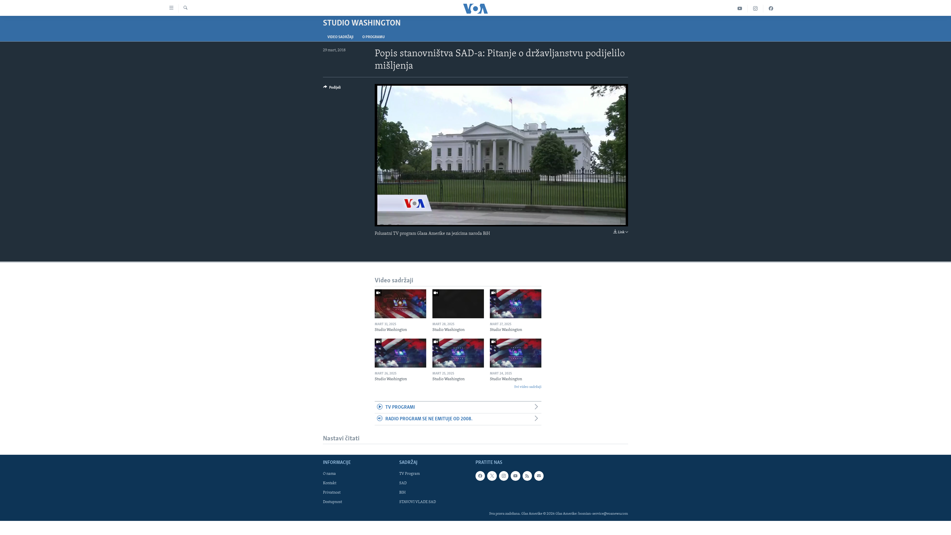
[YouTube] (740, 8)
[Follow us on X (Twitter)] (492, 476)
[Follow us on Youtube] (515, 476)
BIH (402, 493)
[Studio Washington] (400, 303)
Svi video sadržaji (527, 387)
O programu (373, 37)
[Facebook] (771, 8)
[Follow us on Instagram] (503, 476)
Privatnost (332, 493)
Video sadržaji (340, 37)
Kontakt (329, 483)
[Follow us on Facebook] (480, 476)
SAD (403, 483)
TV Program (409, 474)
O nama (329, 474)
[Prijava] (539, 476)
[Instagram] (755, 8)
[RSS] (527, 476)
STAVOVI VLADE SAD (417, 502)
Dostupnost (332, 502)
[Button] (332, 88)
